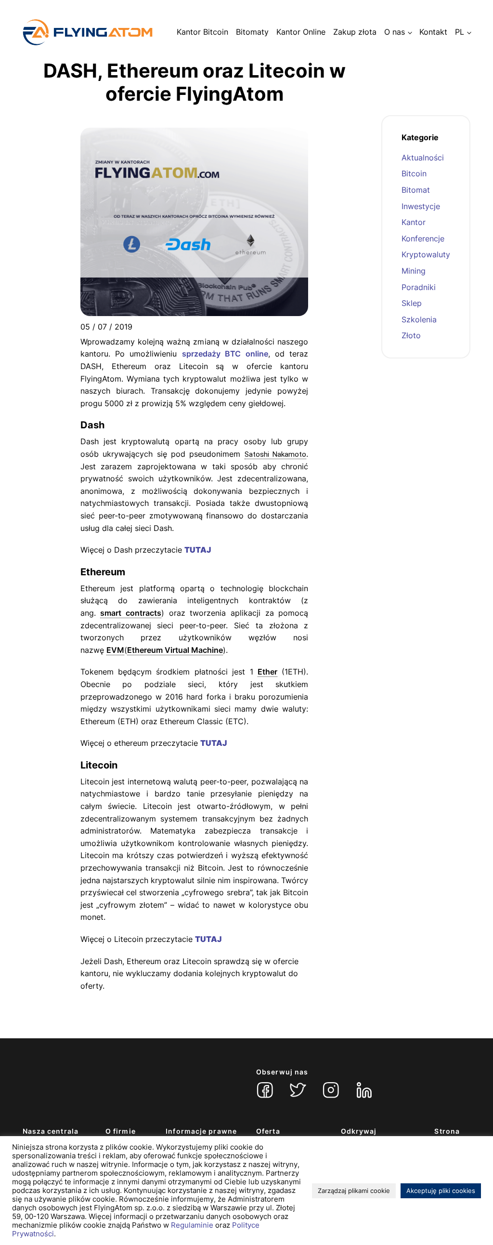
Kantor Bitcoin (202, 32)
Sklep (412, 303)
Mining (414, 271)
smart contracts (130, 613)
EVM (115, 650)
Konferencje (423, 238)
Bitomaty (252, 32)
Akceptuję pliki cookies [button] (440, 1190)
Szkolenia (419, 319)
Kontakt (433, 32)
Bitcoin (414, 173)
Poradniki (419, 287)
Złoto (411, 335)
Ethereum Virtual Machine (175, 650)
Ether (267, 671)
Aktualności (423, 157)
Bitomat (416, 190)
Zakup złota (354, 32)
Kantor (414, 222)
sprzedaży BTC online (225, 353)
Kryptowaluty (426, 254)
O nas (394, 32)
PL (459, 32)
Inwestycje (421, 206)
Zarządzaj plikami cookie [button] (354, 1190)
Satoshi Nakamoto (275, 454)
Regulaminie (192, 1225)
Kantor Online (300, 32)
